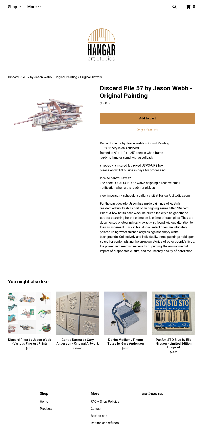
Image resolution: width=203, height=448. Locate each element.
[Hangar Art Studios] (101, 44)
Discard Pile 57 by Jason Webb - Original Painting (42, 77)
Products (46, 409)
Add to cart (147, 118)
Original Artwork (91, 77)
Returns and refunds (105, 423)
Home (44, 401)
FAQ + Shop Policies (105, 401)
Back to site (99, 416)
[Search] (174, 7)
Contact (96, 409)
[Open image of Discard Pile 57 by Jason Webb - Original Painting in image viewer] (48, 116)
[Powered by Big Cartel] (152, 394)
